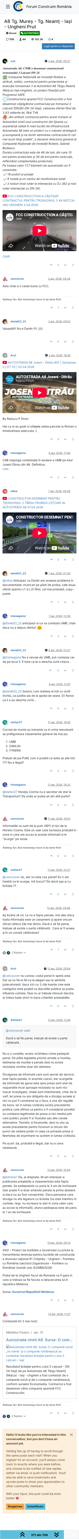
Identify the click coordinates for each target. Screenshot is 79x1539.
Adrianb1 (16, 1020)
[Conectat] (7, 61)
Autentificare (35, 1506)
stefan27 (16, 722)
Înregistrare (15, 1506)
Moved (12, 33)
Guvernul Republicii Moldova (33, 1292)
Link (5, 469)
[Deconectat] (7, 278)
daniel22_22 (18, 321)
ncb (13, 61)
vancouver (17, 278)
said (27, 1030)
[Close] (71, 1434)
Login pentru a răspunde (58, 46)
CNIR (6, 256)
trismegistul (18, 453)
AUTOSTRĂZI (31, 33)
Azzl (13, 355)
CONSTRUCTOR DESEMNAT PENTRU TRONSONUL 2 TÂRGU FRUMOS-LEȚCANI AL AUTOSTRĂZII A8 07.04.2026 (34, 503)
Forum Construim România (49, 6)
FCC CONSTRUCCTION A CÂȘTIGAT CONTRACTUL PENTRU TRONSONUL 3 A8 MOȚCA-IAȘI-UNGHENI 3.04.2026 (39, 200)
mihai (14, 491)
